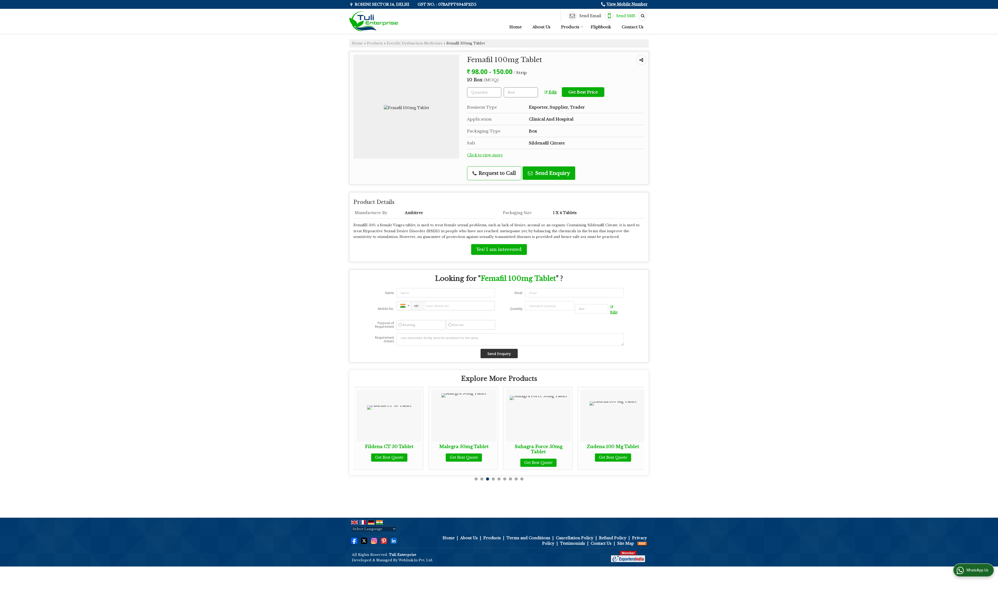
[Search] (641, 16)
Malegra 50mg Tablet (405, 446)
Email (518, 293)
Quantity (516, 309)
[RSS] (642, 543)
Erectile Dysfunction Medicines (414, 43)
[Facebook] (354, 540)
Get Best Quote (405, 457)
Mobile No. (386, 309)
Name (389, 293)
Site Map (625, 543)
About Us (541, 26)
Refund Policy (612, 538)
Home (515, 26)
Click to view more (485, 155)
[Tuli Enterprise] (373, 21)
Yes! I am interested (499, 249)
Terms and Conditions (528, 538)
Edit (552, 92)
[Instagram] (374, 540)
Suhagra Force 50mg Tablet (480, 449)
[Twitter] (364, 540)
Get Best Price (583, 92)
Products (570, 26)
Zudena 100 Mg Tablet (554, 446)
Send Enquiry (552, 173)
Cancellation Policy (574, 538)
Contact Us (633, 26)
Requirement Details (384, 339)
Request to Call (496, 173)
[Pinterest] (384, 540)
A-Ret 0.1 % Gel (629, 446)
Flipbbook (601, 26)
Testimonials (572, 543)
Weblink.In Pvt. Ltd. (415, 560)
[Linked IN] (394, 540)
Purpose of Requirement (384, 325)
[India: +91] (404, 305)
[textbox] (521, 92)
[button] (627, 4)
